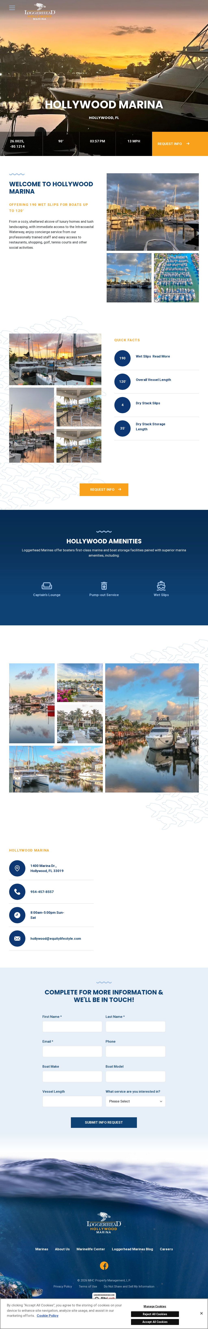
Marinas (41, 1249)
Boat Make (50, 1066)
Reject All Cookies (155, 1314)
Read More (161, 356)
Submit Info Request (104, 1122)
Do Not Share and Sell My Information (129, 1286)
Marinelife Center (91, 1249)
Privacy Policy (63, 1286)
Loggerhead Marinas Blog (132, 1249)
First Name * (52, 1017)
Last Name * (115, 1017)
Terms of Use (88, 1286)
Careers (166, 1249)
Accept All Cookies (155, 1322)
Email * (47, 1041)
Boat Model (115, 1066)
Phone (111, 1041)
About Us (62, 1249)
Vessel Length (53, 1091)
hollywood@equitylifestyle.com (55, 939)
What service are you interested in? (133, 1091)
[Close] (201, 1313)
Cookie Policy (47, 1316)
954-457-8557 (42, 892)
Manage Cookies (155, 1306)
